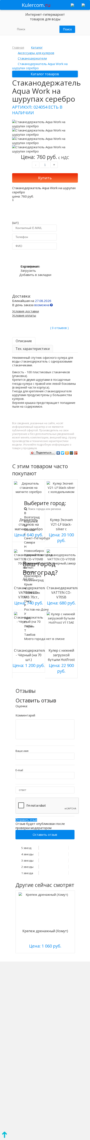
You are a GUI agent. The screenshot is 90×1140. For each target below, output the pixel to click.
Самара (29, 542)
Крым (28, 584)
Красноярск (32, 576)
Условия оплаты (24, 315)
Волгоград (32, 517)
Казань (29, 571)
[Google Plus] (76, 453)
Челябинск (32, 592)
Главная (18, 47)
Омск (28, 601)
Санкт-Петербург (37, 538)
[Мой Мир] (71, 453)
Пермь (29, 626)
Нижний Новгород (38, 555)
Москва (29, 530)
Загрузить (28, 270)
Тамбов (29, 634)
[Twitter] (62, 453)
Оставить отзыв (45, 834)
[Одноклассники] (67, 453)
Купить (45, 177)
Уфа (27, 618)
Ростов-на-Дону (36, 609)
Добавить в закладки (35, 275)
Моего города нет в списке (44, 639)
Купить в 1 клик (45, 256)
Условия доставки (25, 311)
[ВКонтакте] (58, 453)
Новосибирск (34, 551)
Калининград (34, 580)
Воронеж (31, 521)
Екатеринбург (34, 563)
